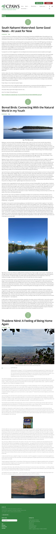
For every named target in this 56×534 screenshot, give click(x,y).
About (26, 6)
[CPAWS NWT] (10, 9)
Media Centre (42, 6)
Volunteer (3, 525)
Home (22, 6)
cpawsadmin (4, 34)
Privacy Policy (4, 526)
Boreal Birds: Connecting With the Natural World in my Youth (28, 109)
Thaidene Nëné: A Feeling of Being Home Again (27, 322)
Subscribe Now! (5, 514)
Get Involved (23, 8)
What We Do (33, 6)
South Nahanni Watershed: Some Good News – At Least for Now (26, 29)
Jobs (2, 523)
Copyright (3, 528)
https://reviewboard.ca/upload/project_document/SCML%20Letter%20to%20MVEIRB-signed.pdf (22, 94)
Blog (9, 34)
